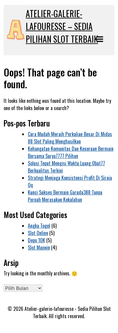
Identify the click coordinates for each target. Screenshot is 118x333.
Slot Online (38, 233)
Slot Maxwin (39, 247)
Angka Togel (39, 225)
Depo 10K (36, 240)
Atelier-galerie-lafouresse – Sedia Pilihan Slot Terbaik (62, 26)
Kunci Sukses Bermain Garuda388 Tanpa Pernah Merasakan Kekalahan (65, 196)
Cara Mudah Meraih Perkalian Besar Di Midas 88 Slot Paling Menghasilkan (70, 137)
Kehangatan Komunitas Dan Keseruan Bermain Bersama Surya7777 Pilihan (70, 152)
